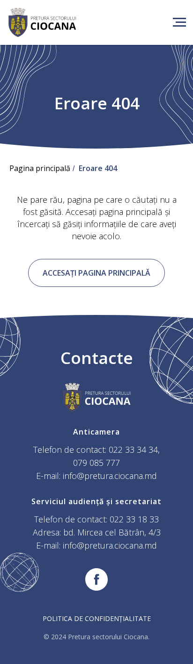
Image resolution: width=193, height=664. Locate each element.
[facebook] (96, 579)
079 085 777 (96, 462)
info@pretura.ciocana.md (110, 475)
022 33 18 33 (134, 519)
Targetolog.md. (145, 645)
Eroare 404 (98, 168)
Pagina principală (39, 168)
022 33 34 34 (133, 449)
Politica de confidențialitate (97, 618)
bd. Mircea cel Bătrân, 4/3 (112, 532)
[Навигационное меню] (179, 22)
